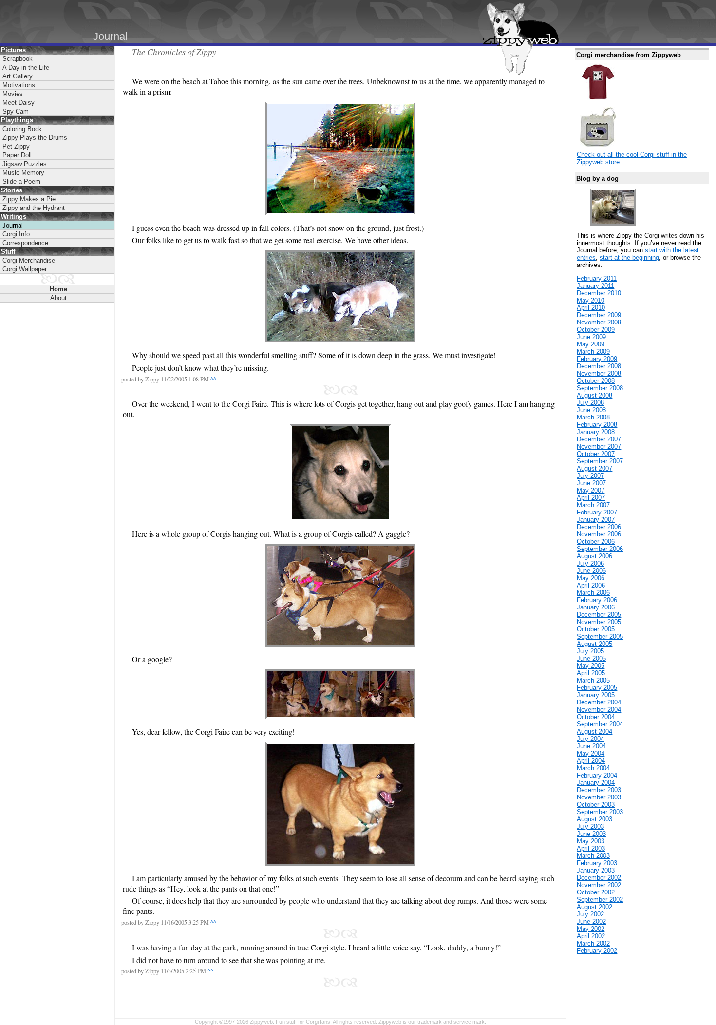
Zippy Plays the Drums (34, 137)
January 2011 (595, 285)
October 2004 (596, 717)
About (58, 298)
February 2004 (597, 775)
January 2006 (596, 607)
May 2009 (590, 344)
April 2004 (591, 760)
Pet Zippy (16, 146)
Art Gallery (17, 76)
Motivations (18, 85)
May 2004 (590, 753)
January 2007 (596, 519)
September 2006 (600, 548)
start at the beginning (629, 257)
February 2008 (597, 424)
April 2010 (591, 307)
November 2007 (599, 446)
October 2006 (596, 541)
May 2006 (590, 578)
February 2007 (597, 512)
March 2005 (593, 680)
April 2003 (591, 848)
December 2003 (599, 790)
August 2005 (594, 643)
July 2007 (590, 475)
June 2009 (591, 337)
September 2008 (600, 388)
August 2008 (594, 395)
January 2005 (596, 695)
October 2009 (596, 329)
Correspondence (25, 243)
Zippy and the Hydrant (33, 207)
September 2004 (600, 724)
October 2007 (596, 453)
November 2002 (599, 885)
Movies (12, 93)
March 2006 (593, 592)
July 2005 (590, 651)
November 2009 (599, 322)
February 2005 (597, 687)
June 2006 (591, 570)
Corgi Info (16, 234)
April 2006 (591, 585)
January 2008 (596, 432)
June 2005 (591, 658)
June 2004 (591, 746)
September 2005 (600, 636)
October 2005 (596, 629)
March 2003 (593, 855)
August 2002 (594, 907)
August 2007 (594, 468)
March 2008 (593, 417)
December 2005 (599, 614)
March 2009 (593, 351)
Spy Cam (15, 111)
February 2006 (597, 600)
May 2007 (590, 490)
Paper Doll (17, 155)
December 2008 (599, 366)
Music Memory (23, 172)
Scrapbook (17, 58)
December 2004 (599, 702)
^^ (213, 379)
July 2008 (590, 402)
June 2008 (591, 410)
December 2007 (599, 439)
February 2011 (597, 278)
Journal (12, 225)
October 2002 (596, 892)
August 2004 (594, 731)
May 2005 (590, 665)
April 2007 (591, 497)
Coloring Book (22, 129)
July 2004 (590, 738)
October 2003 (596, 804)
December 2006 (599, 527)
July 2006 (590, 563)
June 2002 (591, 921)
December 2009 (599, 315)
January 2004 (596, 782)
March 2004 (593, 768)
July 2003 (590, 826)
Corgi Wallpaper (24, 269)
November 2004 (599, 709)
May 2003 (590, 841)
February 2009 (597, 358)
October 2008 (596, 380)
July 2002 (590, 914)
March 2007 (593, 505)
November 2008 (599, 373)
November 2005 (599, 622)
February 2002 (597, 950)
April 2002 (591, 936)
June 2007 (591, 483)
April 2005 (591, 673)
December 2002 (599, 877)
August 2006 (594, 556)
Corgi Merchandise (28, 260)
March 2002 (593, 943)
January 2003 (596, 870)
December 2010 (599, 293)
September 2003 (600, 812)
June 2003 (591, 833)
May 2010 (590, 300)
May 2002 (590, 928)
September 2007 (600, 461)
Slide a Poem (21, 181)
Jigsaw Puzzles (24, 164)
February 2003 (597, 863)
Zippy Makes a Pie (29, 199)
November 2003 (599, 797)
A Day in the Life (25, 67)
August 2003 (594, 819)
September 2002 (600, 899)
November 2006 (599, 534)
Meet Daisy (18, 102)
